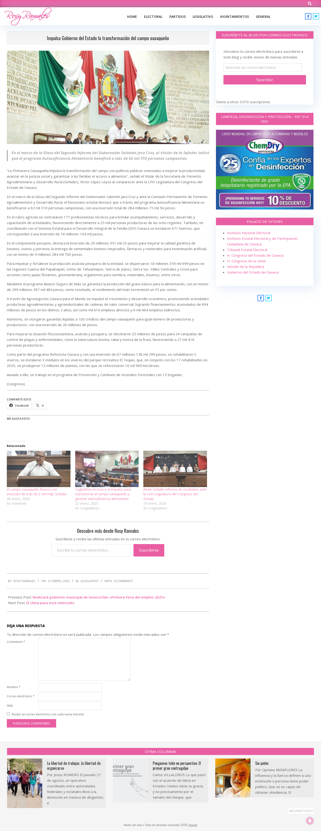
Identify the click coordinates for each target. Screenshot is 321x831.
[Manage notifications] (310, 820)
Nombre (13, 687)
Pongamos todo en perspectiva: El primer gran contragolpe (177, 765)
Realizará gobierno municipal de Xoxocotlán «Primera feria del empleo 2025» (99, 597)
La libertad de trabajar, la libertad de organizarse (74, 765)
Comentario (16, 642)
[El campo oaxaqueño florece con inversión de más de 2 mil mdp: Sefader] (38, 469)
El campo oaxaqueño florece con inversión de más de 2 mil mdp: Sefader (37, 491)
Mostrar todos (301, 811)
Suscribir (264, 79)
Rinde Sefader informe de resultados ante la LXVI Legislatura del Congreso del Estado (175, 494)
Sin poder (262, 763)
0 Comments (123, 581)
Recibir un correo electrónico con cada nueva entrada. (48, 714)
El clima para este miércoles (50, 602)
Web (10, 706)
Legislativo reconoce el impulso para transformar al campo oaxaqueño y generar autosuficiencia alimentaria (103, 494)
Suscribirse (149, 550)
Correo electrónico (21, 696)
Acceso (193, 825)
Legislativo (89, 581)
